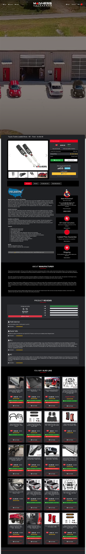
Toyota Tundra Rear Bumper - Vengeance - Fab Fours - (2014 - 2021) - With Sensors (16, 527)
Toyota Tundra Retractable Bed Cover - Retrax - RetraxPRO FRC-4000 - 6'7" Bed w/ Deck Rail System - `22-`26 (52, 493)
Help (68, 4)
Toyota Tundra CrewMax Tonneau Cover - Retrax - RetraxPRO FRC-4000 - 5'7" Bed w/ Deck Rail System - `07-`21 (34, 493)
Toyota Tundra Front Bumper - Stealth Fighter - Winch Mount (52, 458)
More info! (75, 151)
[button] (46, 155)
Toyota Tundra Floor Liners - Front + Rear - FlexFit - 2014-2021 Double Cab (52, 425)
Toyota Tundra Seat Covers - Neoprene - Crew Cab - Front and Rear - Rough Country (34, 527)
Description (28, 183)
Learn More (67, 168)
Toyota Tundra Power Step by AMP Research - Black (16, 492)
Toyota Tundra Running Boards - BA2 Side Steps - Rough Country (34, 458)
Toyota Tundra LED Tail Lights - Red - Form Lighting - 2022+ (52, 526)
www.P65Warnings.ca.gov (39, 252)
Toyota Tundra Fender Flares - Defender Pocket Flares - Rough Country (16, 425)
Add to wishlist (71, 160)
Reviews (35, 183)
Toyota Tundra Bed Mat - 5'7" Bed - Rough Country (34, 390)
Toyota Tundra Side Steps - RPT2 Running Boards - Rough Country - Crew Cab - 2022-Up (16, 391)
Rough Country (74, 156)
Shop (5, 4)
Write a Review (26, 316)
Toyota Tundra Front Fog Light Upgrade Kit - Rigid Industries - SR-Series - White (34, 425)
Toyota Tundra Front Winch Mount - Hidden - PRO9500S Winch (52, 390)
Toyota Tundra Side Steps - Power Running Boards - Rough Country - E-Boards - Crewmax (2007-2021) (70, 459)
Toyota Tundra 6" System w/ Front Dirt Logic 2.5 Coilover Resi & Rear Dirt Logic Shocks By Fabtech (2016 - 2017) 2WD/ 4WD (69, 391)
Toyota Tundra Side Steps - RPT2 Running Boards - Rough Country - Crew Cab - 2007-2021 (16, 459)
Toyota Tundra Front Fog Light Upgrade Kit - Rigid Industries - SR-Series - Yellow (70, 527)
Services (11, 4)
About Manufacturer (56, 183)
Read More (66, 241)
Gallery (17, 4)
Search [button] (74, 4)
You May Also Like (44, 183)
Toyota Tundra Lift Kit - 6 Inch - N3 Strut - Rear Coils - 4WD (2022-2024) (70, 493)
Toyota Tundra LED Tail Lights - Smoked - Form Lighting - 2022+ (69, 424)
